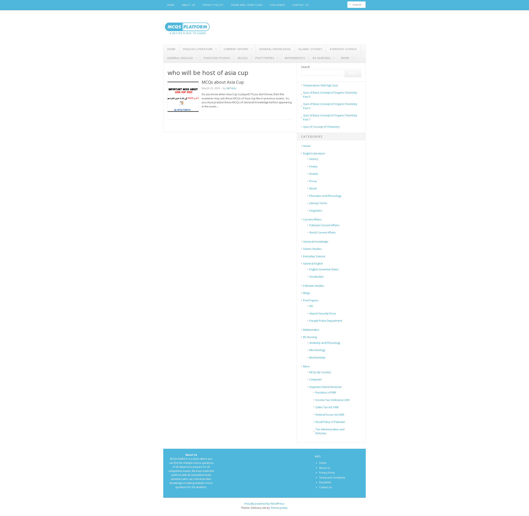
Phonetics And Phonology (325, 196)
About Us (188, 4)
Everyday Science (343, 49)
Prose (313, 181)
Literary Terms (318, 203)
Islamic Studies (310, 49)
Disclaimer (277, 4)
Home (171, 4)
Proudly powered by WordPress (264, 503)
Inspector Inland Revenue (325, 387)
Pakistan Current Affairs (324, 225)
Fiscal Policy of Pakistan (330, 422)
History (313, 159)
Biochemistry (317, 357)
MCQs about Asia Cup (223, 82)
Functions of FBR (326, 392)
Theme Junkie (278, 508)
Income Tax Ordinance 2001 (333, 400)
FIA (311, 306)
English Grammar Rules (323, 269)
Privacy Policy (213, 4)
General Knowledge (275, 49)
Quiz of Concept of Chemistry (321, 127)
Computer (315, 379)
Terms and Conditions (246, 4)
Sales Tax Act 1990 (327, 407)
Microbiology (317, 350)
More (345, 58)
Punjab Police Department (325, 320)
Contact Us (300, 4)
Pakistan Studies (217, 58)
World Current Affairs (322, 232)
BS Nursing (321, 58)
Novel (313, 188)
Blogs (243, 58)
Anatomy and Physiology (324, 343)
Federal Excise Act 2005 (330, 414)
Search (305, 67)
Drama (313, 174)
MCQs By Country (320, 372)
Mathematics (295, 58)
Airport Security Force (322, 313)
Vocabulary (316, 276)
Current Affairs (236, 49)
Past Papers (264, 58)
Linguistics (315, 210)
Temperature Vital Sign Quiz (320, 85)
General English (180, 58)
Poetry (313, 166)
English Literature (198, 49)
